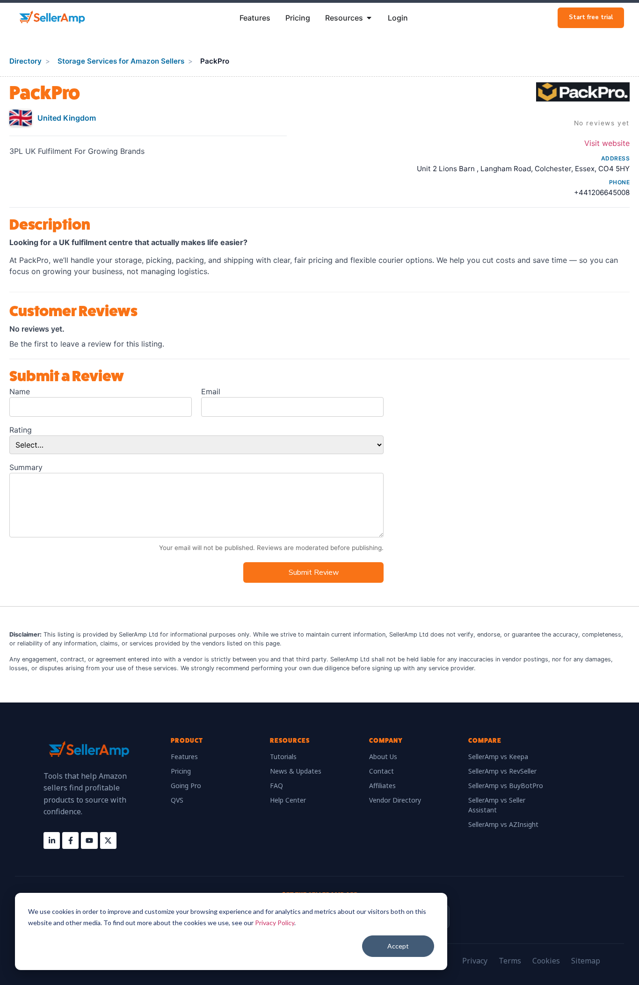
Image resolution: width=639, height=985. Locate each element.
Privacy (474, 961)
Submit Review (314, 572)
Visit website (607, 143)
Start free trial (591, 17)
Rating (20, 430)
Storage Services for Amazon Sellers (121, 61)
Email (210, 391)
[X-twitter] (108, 840)
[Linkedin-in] (52, 840)
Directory (25, 61)
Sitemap (585, 961)
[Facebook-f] (70, 840)
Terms (510, 961)
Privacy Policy (274, 923)
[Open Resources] (369, 17)
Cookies (546, 961)
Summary (26, 467)
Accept (398, 946)
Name (19, 391)
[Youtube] (89, 840)
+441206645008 (602, 192)
